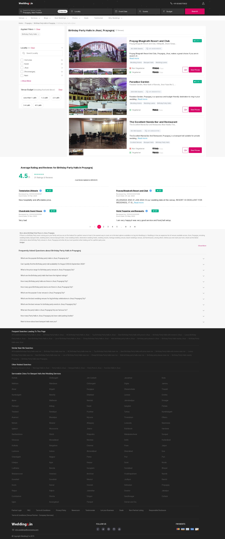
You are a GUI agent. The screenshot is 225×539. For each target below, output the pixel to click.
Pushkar (90, 412)
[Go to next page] (130, 227)
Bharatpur (53, 417)
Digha (126, 383)
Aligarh (52, 389)
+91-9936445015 (155, 48)
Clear (38, 29)
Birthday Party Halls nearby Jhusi (174, 339)
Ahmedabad (91, 451)
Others (164, 417)
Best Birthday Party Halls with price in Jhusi (134, 335)
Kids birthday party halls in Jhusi (123, 339)
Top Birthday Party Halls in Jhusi (104, 335)
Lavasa (127, 395)
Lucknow (15, 451)
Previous (74, 53)
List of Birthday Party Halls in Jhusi (67, 339)
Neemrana (166, 423)
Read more (134, 58)
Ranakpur (53, 412)
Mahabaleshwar (130, 434)
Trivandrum (128, 417)
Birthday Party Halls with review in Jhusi (167, 335)
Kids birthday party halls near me (132, 355)
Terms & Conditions (43, 510)
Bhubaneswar (17, 474)
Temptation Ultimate (28, 190)
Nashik (164, 474)
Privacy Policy (61, 510)
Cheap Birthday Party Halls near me (104, 355)
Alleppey (90, 423)
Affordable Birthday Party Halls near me (26, 351)
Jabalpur (165, 491)
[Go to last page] (135, 227)
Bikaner (52, 423)
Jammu (165, 383)
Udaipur (15, 462)
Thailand (15, 412)
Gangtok (127, 406)
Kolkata (15, 445)
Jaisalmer (128, 378)
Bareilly (52, 395)
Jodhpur (127, 479)
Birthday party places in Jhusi (148, 339)
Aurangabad (54, 502)
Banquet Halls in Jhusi (77, 368)
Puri (126, 457)
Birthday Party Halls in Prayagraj (44, 23)
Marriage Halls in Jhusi (41, 368)
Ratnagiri (15, 406)
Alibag (51, 406)
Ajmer (14, 400)
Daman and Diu (130, 502)
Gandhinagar (129, 496)
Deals (86, 18)
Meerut (90, 479)
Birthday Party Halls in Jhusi (53, 335)
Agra (51, 462)
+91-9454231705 (153, 131)
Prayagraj (28, 23)
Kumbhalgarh (167, 412)
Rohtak (14, 378)
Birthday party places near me (158, 355)
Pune (126, 445)
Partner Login (17, 510)
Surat (126, 462)
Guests (145, 11)
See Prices (195, 70)
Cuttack (165, 496)
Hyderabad (166, 440)
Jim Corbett (91, 378)
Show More (202, 246)
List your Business (107, 510)
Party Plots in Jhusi (94, 368)
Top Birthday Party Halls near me (106, 351)
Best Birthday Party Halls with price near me (137, 351)
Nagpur (52, 457)
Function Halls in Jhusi (112, 368)
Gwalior (127, 491)
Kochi (14, 485)
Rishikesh (128, 429)
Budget (169, 11)
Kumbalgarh (16, 395)
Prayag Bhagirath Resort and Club (132, 190)
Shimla (52, 496)
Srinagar (165, 400)
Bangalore (53, 445)
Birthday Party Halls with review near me (170, 351)
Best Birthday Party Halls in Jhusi (40, 339)
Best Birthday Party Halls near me (47, 355)
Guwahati (15, 479)
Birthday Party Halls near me (54, 351)
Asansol (15, 417)
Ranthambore (17, 434)
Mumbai (90, 440)
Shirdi (51, 434)
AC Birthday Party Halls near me (79, 351)
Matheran (53, 400)
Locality (78, 11)
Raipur (14, 491)
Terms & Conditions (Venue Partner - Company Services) (33, 515)
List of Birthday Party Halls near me (76, 355)
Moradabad (53, 440)
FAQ (28, 510)
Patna (89, 457)
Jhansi (89, 429)
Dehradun (128, 485)
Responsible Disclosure (157, 510)
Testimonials (90, 510)
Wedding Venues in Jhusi (21, 368)
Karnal (51, 485)
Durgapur (90, 389)
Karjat (89, 406)
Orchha (164, 395)
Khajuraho (91, 434)
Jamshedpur (129, 400)
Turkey (127, 412)
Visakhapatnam (130, 474)
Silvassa (15, 440)
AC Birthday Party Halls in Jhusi (77, 335)
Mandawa (53, 383)
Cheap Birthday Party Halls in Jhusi (96, 339)
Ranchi (164, 479)
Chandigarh (16, 457)
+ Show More (26, 81)
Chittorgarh (53, 378)
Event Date (123, 11)
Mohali (14, 423)
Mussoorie (53, 429)
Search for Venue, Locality (32, 10)
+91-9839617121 (154, 92)
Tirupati (165, 389)
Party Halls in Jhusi (59, 368)
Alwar (14, 389)
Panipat (90, 502)
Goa (163, 451)
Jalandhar (91, 491)
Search (195, 11)
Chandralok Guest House (30, 211)
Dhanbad (90, 395)
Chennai (90, 445)
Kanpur (89, 462)
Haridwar (165, 429)
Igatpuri (15, 429)
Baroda (52, 468)
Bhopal (164, 468)
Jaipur (164, 445)
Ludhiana (15, 468)
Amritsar (90, 474)
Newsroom (76, 510)
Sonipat (165, 434)
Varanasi (52, 474)
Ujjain (14, 502)
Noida (164, 462)
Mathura (15, 383)
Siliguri (89, 496)
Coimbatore (16, 496)
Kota (163, 378)
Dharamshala (129, 389)
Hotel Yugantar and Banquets (130, 211)
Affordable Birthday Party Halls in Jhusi (26, 335)
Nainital (90, 400)
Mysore (90, 417)
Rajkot (51, 491)
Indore (51, 451)
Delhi (126, 440)
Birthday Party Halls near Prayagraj (34, 359)
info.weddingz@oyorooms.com (26, 530)
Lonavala (127, 423)
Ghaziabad (128, 451)
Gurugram (90, 468)
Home (21, 23)
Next (122, 53)
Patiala (164, 406)
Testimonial (98, 18)
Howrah (90, 485)
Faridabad (128, 468)
